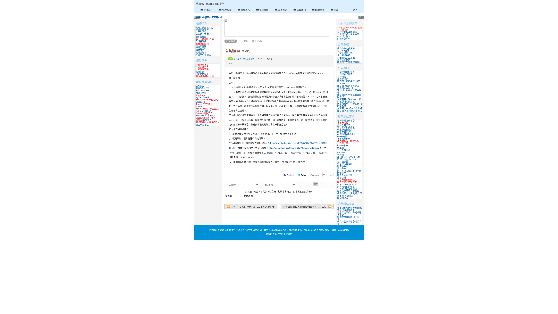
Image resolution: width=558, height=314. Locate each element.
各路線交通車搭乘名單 (348, 34)
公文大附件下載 (345, 53)
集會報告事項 (202, 34)
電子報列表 (257, 41)
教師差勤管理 (202, 30)
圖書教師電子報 (345, 175)
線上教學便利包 (345, 132)
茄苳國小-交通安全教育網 (349, 108)
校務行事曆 (201, 48)
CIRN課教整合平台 (346, 134)
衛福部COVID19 (345, 88)
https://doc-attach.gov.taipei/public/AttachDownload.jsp (294, 148)
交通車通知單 (343, 39)
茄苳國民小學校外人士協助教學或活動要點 (349, 100)
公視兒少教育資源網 (347, 189)
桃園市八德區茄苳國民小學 (210, 3)
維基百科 (341, 177)
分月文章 (243, 41)
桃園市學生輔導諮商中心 (349, 62)
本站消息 (230, 41)
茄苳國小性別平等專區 (348, 86)
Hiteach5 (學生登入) (205, 115)
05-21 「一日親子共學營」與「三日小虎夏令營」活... (253, 207)
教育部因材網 (343, 139)
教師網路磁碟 (202, 74)
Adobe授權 (201, 93)
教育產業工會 (343, 125)
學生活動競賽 (248, 59)
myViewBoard (202, 97)
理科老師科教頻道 (346, 127)
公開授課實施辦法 (346, 72)
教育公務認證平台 (204, 27)
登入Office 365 (202, 90)
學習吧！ (341, 155)
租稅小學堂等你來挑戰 (348, 191)
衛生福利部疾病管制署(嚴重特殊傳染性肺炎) (349, 209)
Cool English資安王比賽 (348, 157)
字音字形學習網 (345, 164)
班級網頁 (200, 72)
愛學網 (340, 148)
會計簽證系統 (343, 55)
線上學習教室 (202, 125)
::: (227, 1)
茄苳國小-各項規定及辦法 (349, 111)
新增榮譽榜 (201, 41)
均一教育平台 (343, 150)
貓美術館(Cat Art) (237, 51)
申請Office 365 (202, 88)
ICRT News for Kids (346, 159)
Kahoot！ (200, 106)
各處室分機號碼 (203, 55)
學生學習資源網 (345, 130)
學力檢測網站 (343, 60)
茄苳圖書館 (201, 37)
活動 (230, 58)
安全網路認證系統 (346, 58)
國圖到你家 (342, 198)
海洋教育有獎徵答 (346, 186)
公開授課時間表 (345, 74)
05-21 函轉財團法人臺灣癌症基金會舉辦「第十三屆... (305, 207)
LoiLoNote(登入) (203, 111)
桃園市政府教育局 (346, 48)
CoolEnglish (342, 145)
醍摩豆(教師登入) (204, 120)
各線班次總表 (343, 36)
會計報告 (341, 76)
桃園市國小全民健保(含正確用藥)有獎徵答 (349, 194)
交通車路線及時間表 (347, 32)
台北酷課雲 (342, 161)
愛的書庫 (341, 168)
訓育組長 (237, 59)
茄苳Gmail (200, 86)
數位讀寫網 (342, 166)
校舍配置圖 (201, 46)
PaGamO (341, 152)
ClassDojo (200, 102)
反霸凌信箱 (342, 79)
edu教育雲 (342, 136)
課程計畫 (200, 50)
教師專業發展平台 (346, 120)
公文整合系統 (202, 32)
